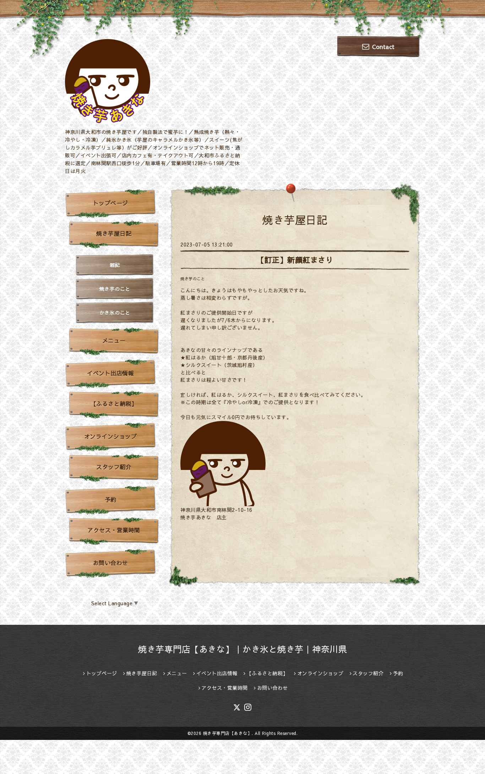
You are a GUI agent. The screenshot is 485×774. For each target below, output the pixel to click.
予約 (110, 499)
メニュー (114, 340)
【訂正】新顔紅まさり (295, 260)
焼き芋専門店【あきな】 (227, 733)
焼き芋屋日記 (113, 233)
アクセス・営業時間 (113, 530)
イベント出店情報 (110, 373)
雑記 (115, 265)
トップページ (110, 203)
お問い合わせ (110, 563)
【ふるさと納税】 (114, 403)
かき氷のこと (114, 312)
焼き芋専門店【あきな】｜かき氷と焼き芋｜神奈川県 (242, 649)
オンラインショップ (110, 436)
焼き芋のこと (192, 278)
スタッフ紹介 (113, 467)
